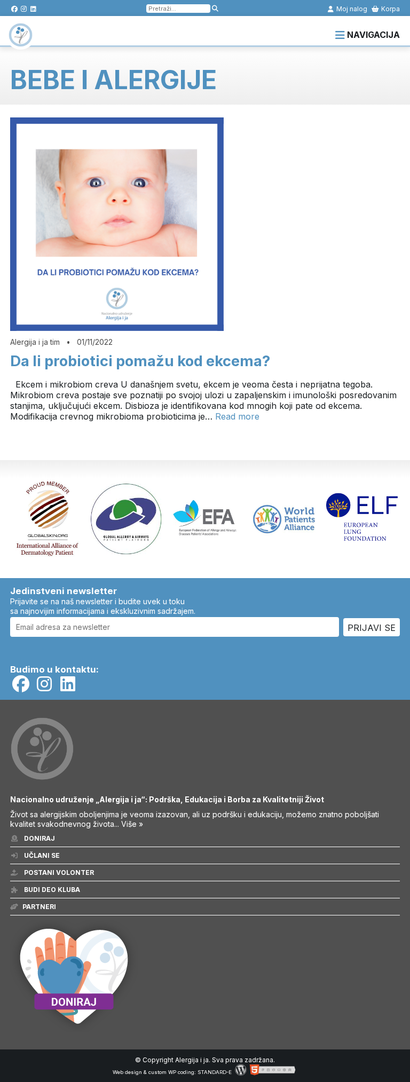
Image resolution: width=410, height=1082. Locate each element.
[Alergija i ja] (21, 41)
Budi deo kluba (51, 890)
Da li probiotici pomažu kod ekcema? (140, 361)
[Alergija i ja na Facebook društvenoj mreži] (14, 9)
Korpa (390, 9)
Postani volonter (58, 872)
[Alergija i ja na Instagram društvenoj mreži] (24, 9)
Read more (237, 416)
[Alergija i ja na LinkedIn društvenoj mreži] (33, 9)
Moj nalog (351, 9)
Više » (132, 823)
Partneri (39, 907)
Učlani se (41, 855)
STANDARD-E (215, 1072)
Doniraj (38, 838)
